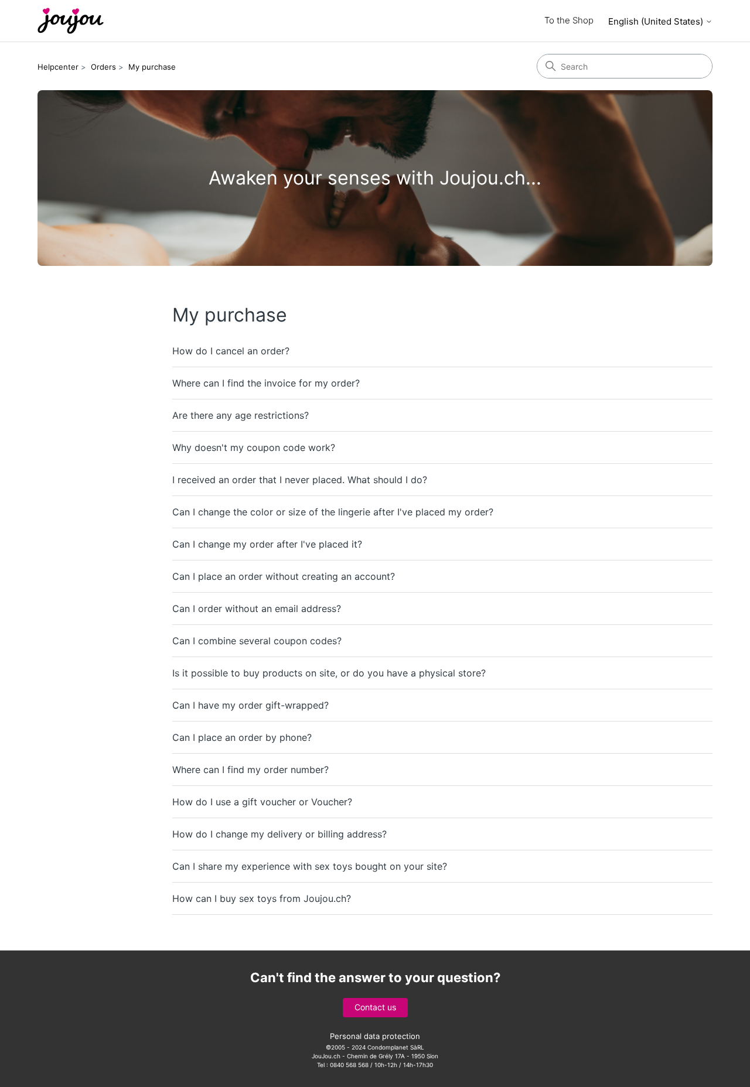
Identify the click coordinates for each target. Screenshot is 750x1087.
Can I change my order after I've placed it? (267, 544)
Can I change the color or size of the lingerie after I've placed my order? (332, 512)
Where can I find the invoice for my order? (266, 383)
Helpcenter (58, 66)
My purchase (152, 66)
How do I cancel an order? (230, 351)
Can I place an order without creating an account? (283, 576)
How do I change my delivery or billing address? (279, 834)
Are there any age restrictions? (240, 415)
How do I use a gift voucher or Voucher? (262, 802)
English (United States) (656, 21)
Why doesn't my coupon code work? (253, 447)
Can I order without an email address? (256, 608)
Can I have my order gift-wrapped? (250, 705)
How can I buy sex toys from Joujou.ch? (261, 898)
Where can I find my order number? (250, 769)
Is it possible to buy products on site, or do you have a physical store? (329, 673)
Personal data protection (375, 1036)
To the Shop (569, 20)
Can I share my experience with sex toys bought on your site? (309, 866)
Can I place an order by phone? (242, 737)
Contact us (375, 1007)
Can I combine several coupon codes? (257, 641)
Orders (103, 66)
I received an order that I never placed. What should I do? (299, 480)
